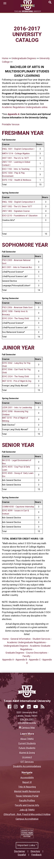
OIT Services (27, 761)
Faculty (26, 656)
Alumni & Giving (27, 752)
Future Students (27, 748)
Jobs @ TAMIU (27, 810)
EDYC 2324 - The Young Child (15, 318)
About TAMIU (27, 739)
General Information (20, 639)
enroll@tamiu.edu (27, 722)
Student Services (41, 639)
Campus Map (28, 727)
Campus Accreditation (27, 819)
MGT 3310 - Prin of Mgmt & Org (16, 381)
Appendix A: (14, 114)
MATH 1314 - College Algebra (15, 153)
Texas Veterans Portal (27, 796)
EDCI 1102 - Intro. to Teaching (15, 169)
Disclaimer (19, 851)
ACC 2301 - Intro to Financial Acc (17, 267)
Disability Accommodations (27, 766)
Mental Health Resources (27, 791)
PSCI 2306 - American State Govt (17, 307)
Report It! (27, 782)
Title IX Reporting (27, 787)
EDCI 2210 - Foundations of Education (19, 215)
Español (22, 854)
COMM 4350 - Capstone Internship (18, 506)
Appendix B (21, 659)
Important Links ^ (27, 845)
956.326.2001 (27, 719)
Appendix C (34, 659)
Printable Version (10, 124)
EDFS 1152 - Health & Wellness (16, 180)
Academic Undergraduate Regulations (26, 642)
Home (5, 58)
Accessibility (27, 777)
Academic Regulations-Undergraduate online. (25, 107)
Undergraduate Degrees (24, 58)
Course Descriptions (36, 652)
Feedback (36, 854)
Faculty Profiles (27, 800)
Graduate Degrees (15, 652)
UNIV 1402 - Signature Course (16, 211)
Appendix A (8, 659)
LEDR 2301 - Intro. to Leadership (17, 407)
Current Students (27, 743)
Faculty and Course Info (27, 805)
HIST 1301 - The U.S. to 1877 (15, 158)
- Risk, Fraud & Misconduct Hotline (27, 814)
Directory (35, 851)
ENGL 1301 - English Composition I (18, 149)
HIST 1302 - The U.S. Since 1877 (17, 206)
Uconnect (27, 757)
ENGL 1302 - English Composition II (18, 202)
